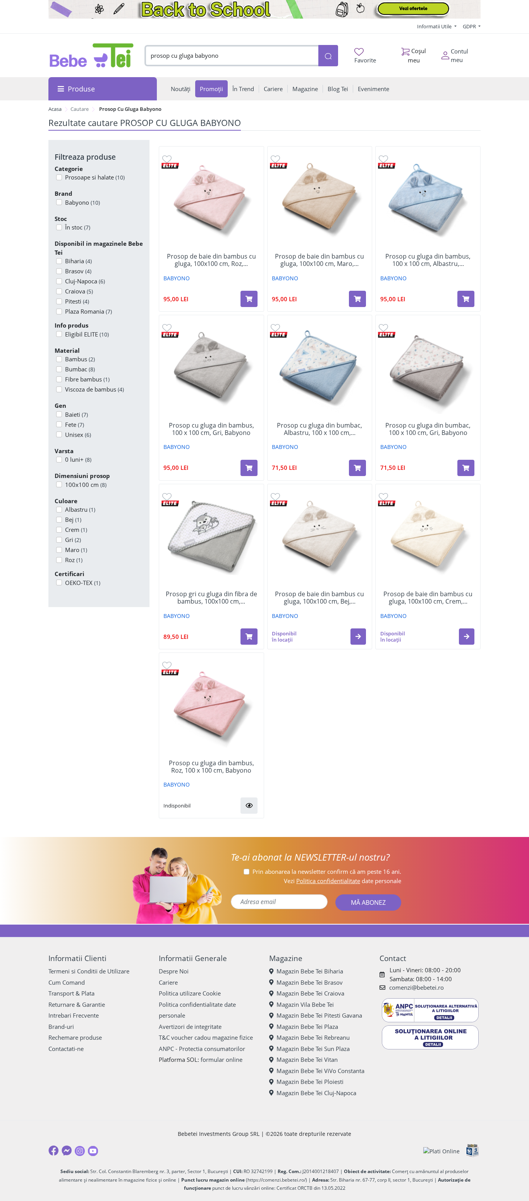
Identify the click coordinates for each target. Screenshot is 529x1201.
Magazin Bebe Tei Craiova (310, 993)
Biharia (78, 261)
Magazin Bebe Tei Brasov (310, 982)
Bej (73, 519)
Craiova (79, 291)
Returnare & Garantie (76, 1004)
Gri (73, 540)
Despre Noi (174, 971)
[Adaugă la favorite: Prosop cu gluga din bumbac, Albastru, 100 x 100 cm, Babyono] (275, 327)
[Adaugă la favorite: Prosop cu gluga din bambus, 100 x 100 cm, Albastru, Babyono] (383, 158)
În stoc (77, 227)
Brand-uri (61, 1026)
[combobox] (231, 55)
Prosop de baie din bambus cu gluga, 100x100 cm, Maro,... (319, 260)
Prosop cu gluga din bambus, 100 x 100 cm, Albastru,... (428, 260)
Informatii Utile (435, 26)
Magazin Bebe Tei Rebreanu (313, 1037)
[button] (358, 636)
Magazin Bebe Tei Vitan (307, 1059)
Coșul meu (417, 55)
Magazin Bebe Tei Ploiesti (310, 1081)
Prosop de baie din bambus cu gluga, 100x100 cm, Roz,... (211, 260)
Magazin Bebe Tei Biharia (310, 971)
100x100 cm (85, 484)
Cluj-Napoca (85, 281)
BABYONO (176, 278)
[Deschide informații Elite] (170, 165)
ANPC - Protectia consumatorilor (202, 1049)
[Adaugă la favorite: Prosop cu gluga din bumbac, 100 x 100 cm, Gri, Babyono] (383, 327)
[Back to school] (264, 9)
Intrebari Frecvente (73, 1015)
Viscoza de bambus (94, 389)
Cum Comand (66, 982)
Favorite (365, 60)
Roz (73, 560)
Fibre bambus (87, 379)
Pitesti (77, 301)
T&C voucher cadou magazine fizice (206, 1037)
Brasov (78, 271)
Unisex (78, 434)
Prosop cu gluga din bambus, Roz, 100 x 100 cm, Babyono (211, 766)
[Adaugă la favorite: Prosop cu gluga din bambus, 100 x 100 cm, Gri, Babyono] (167, 327)
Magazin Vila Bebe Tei (305, 1004)
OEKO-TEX (82, 583)
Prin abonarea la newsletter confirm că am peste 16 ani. (326, 871)
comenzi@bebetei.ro (416, 987)
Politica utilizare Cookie (190, 993)
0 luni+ (78, 459)
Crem (76, 529)
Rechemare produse (75, 1037)
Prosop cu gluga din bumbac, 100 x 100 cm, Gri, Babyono (428, 429)
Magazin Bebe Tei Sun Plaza (313, 1049)
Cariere (168, 982)
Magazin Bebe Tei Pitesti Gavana (319, 1015)
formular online (221, 1059)
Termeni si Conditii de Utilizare (88, 971)
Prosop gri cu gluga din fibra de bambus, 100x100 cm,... (211, 597)
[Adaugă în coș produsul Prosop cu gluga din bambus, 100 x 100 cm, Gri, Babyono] (249, 468)
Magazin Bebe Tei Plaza (307, 1026)
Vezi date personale (342, 881)
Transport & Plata (71, 993)
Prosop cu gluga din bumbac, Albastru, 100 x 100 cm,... (319, 429)
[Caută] (328, 55)
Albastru (80, 509)
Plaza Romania (88, 311)
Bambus (80, 359)
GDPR (470, 26)
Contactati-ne (66, 1049)
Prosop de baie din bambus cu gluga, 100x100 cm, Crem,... (427, 597)
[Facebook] (53, 1151)
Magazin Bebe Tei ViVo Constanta (320, 1071)
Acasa (55, 108)
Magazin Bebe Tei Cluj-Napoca (316, 1093)
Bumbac (80, 369)
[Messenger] (67, 1151)
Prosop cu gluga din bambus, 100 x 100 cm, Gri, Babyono (211, 429)
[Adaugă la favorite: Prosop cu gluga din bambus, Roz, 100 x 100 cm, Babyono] (167, 665)
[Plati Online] (441, 1150)
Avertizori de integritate (190, 1026)
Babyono (82, 202)
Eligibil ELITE (87, 334)
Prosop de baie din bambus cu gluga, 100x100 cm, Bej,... (319, 597)
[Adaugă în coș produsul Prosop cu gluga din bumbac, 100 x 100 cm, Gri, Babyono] (465, 468)
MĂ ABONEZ (368, 902)
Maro (76, 550)
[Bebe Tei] (91, 55)
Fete (74, 424)
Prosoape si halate (95, 177)
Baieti (76, 414)
